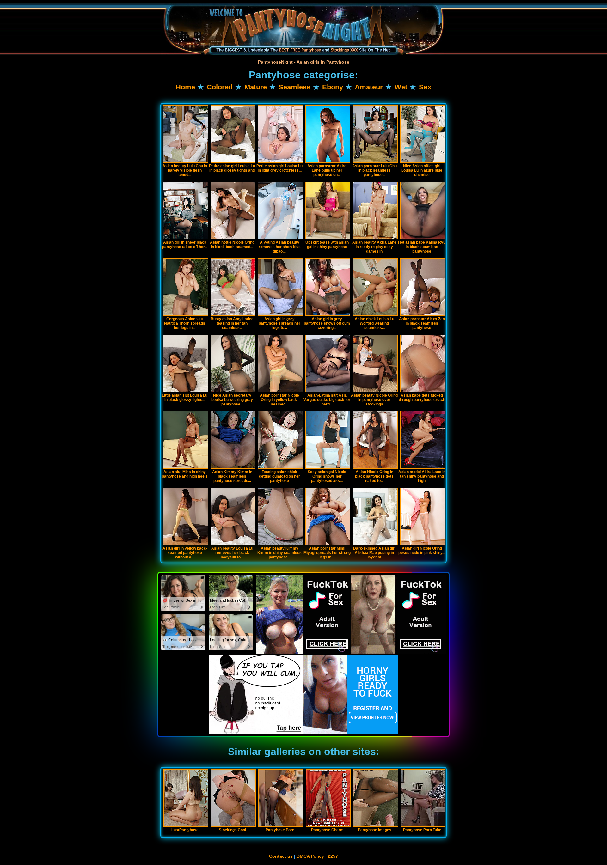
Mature (255, 87)
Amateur (369, 87)
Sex (425, 87)
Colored (220, 87)
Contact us (281, 856)
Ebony (332, 87)
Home (185, 87)
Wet (401, 87)
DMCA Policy (310, 856)
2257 (333, 856)
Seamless (294, 87)
